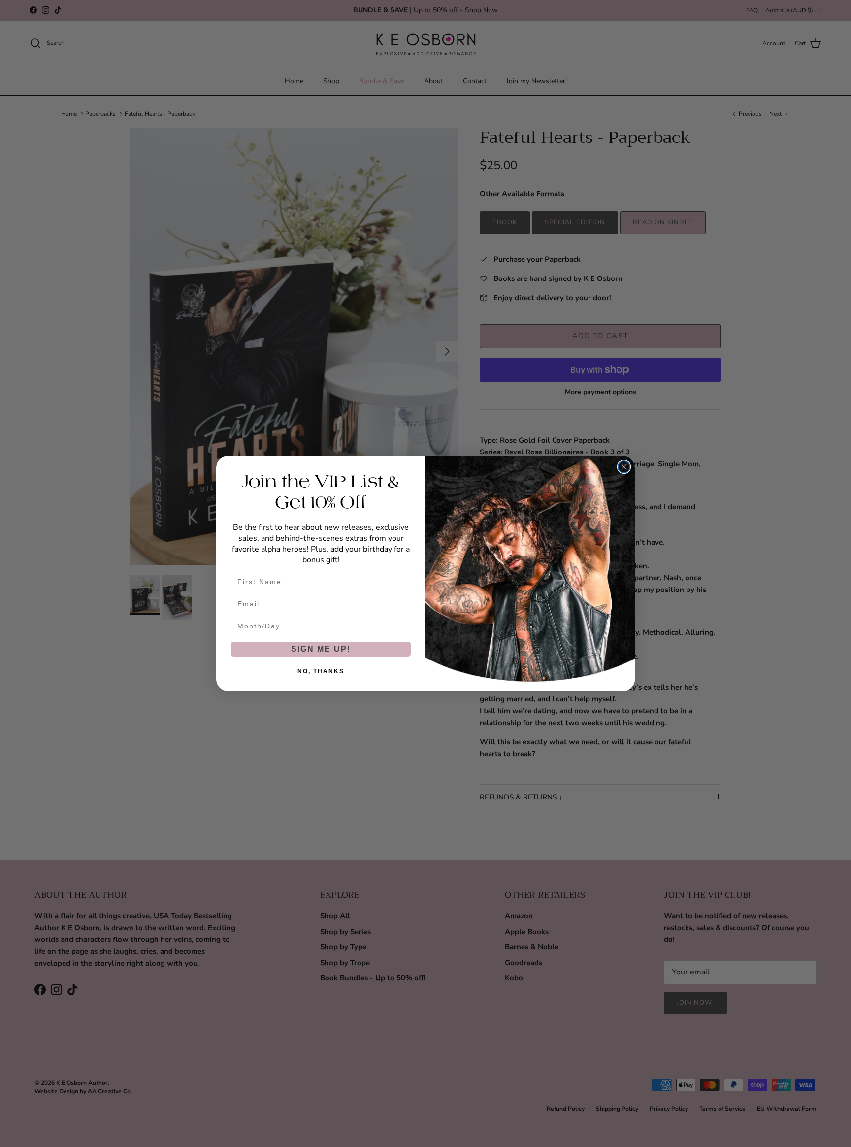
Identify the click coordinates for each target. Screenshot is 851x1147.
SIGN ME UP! (321, 649)
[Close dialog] (624, 467)
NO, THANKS (320, 671)
